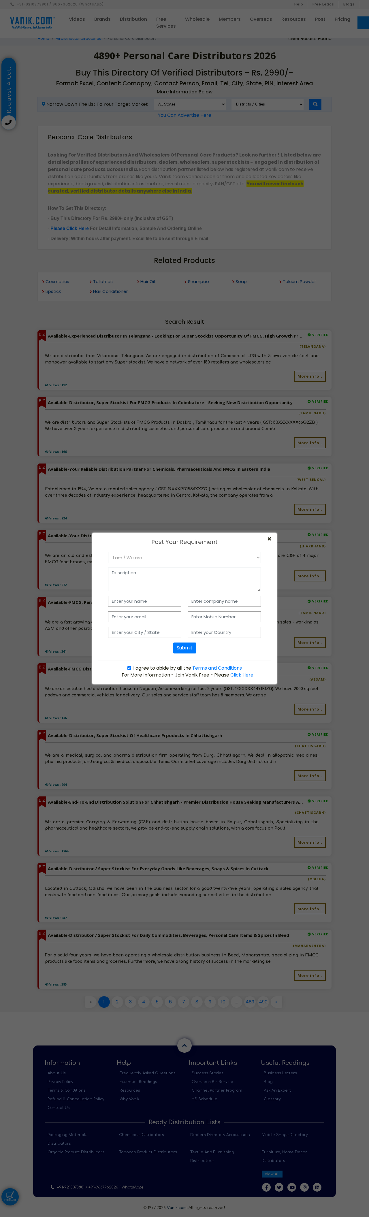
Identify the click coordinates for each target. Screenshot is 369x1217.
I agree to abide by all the (187, 668)
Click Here (241, 675)
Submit (185, 648)
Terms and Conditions (217, 668)
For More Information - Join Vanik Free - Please (187, 675)
